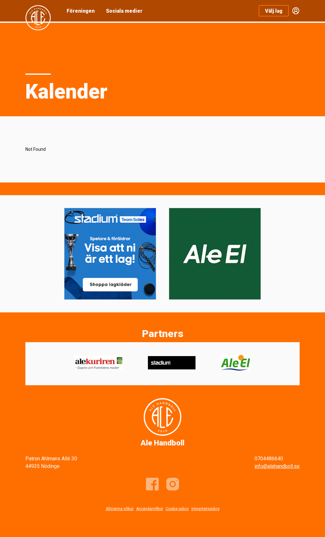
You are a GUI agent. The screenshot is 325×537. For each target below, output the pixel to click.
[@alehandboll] (172, 484)
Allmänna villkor (120, 509)
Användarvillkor (149, 509)
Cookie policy (177, 509)
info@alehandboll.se (277, 466)
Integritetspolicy (205, 509)
